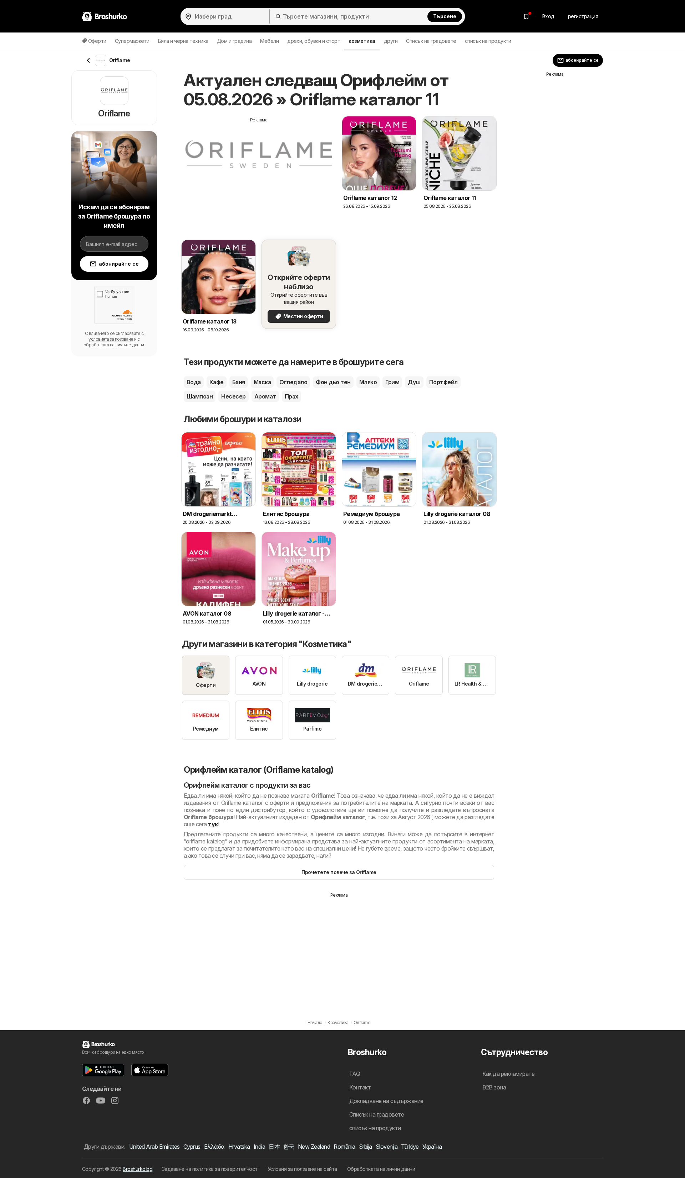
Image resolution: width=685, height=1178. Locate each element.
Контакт (360, 1087)
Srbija (365, 1146)
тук (213, 824)
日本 (274, 1146)
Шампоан (200, 396)
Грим (392, 382)
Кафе (216, 382)
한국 (288, 1146)
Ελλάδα (214, 1146)
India (259, 1146)
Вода (194, 382)
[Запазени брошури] (526, 16)
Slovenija (386, 1146)
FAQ (354, 1073)
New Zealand (314, 1146)
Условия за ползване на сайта (302, 1169)
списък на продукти (488, 41)
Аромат (265, 396)
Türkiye (409, 1146)
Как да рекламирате (508, 1073)
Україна (432, 1146)
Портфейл (443, 382)
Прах (291, 396)
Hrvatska (239, 1146)
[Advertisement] (258, 173)
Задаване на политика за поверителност (210, 1169)
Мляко (368, 382)
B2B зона (494, 1087)
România (344, 1146)
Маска (262, 382)
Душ (414, 382)
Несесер (233, 396)
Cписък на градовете (431, 41)
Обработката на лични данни (381, 1169)
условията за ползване (110, 339)
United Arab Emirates (154, 1146)
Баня (238, 382)
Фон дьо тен (333, 382)
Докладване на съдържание (386, 1100)
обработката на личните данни (113, 344)
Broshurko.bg (137, 1169)
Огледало (293, 382)
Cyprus (192, 1146)
